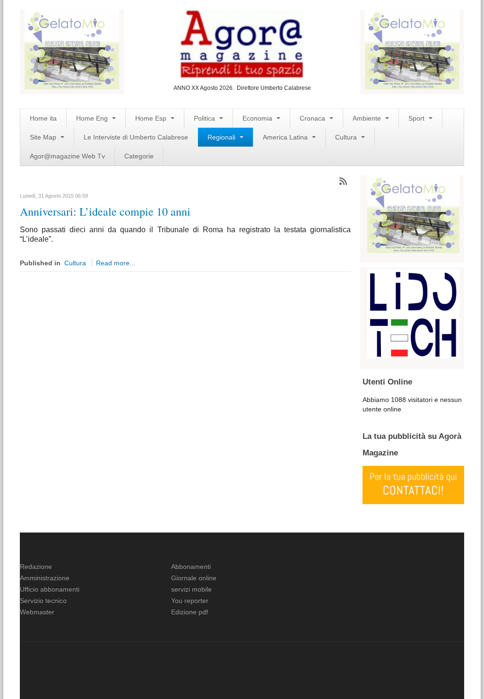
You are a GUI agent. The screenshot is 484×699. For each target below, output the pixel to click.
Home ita (43, 118)
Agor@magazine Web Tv (67, 156)
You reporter (189, 600)
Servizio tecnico (43, 600)
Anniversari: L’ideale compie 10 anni (105, 211)
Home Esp (151, 118)
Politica (205, 118)
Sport (417, 118)
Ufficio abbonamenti (49, 589)
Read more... (115, 263)
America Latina (286, 137)
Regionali (222, 137)
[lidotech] (413, 312)
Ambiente (368, 118)
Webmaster (37, 612)
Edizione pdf (189, 612)
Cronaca (313, 118)
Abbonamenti (191, 566)
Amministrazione (44, 578)
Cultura (347, 137)
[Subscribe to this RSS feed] (343, 181)
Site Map (44, 137)
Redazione (36, 566)
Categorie (139, 156)
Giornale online (193, 578)
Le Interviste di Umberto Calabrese (136, 137)
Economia (258, 118)
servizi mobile (191, 589)
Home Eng (93, 118)
